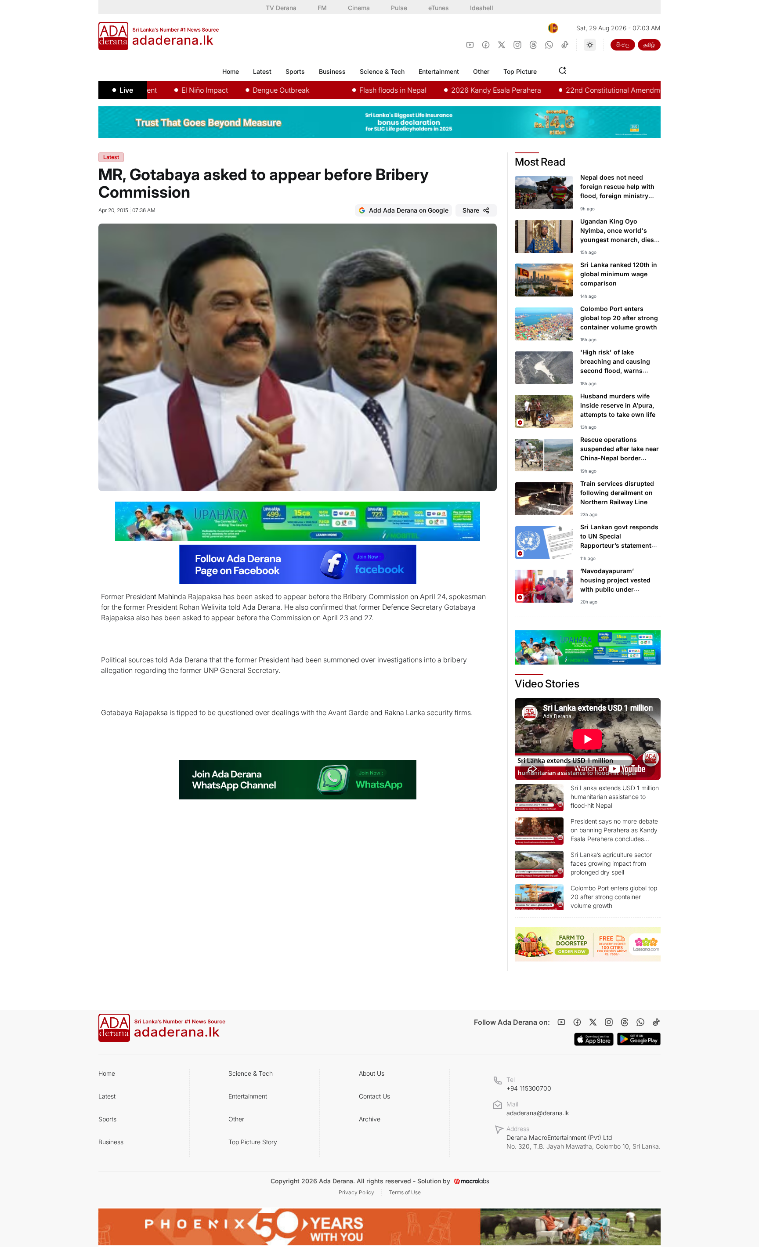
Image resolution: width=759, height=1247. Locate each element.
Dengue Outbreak (243, 90)
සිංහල (622, 44)
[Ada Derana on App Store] (594, 1039)
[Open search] (564, 69)
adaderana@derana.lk (537, 1113)
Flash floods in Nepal (355, 90)
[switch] (590, 45)
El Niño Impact (167, 90)
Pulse (399, 7)
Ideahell (481, 7)
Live (126, 90)
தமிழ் (649, 44)
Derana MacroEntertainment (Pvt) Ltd (583, 1142)
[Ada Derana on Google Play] (639, 1039)
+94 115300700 (528, 1088)
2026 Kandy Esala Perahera (459, 90)
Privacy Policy (356, 1192)
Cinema (359, 7)
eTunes (438, 7)
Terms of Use (405, 1192)
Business (110, 1142)
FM (322, 7)
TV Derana (281, 7)
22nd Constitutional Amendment (580, 90)
